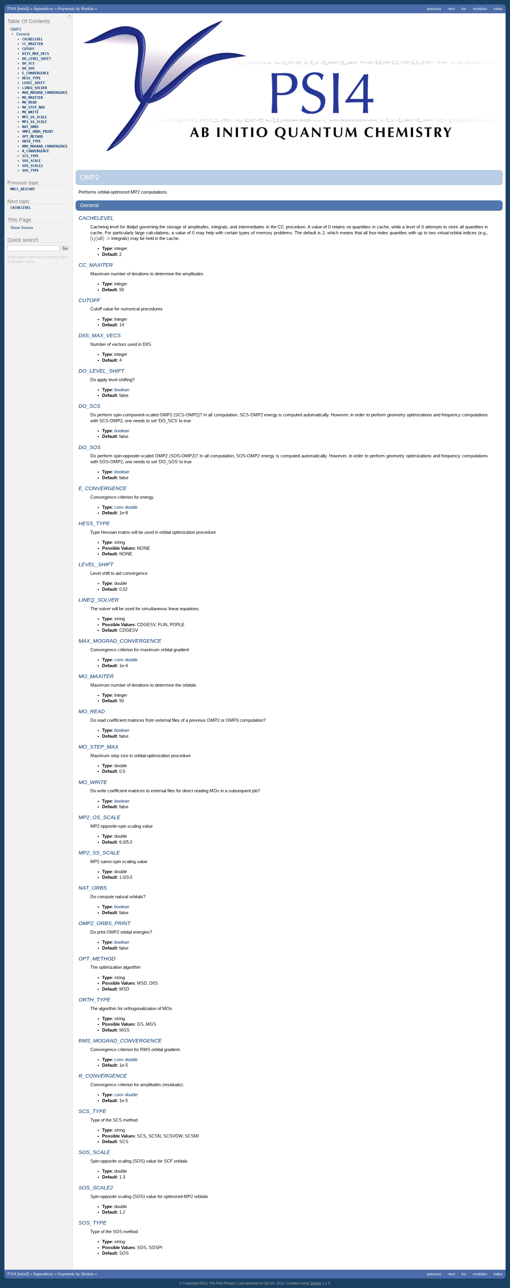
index (498, 8)
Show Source (21, 227)
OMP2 (15, 29)
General (23, 34)
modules (480, 8)
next (451, 8)
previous (434, 8)
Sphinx (315, 1283)
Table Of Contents (28, 21)
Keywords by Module (76, 8)
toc (464, 8)
